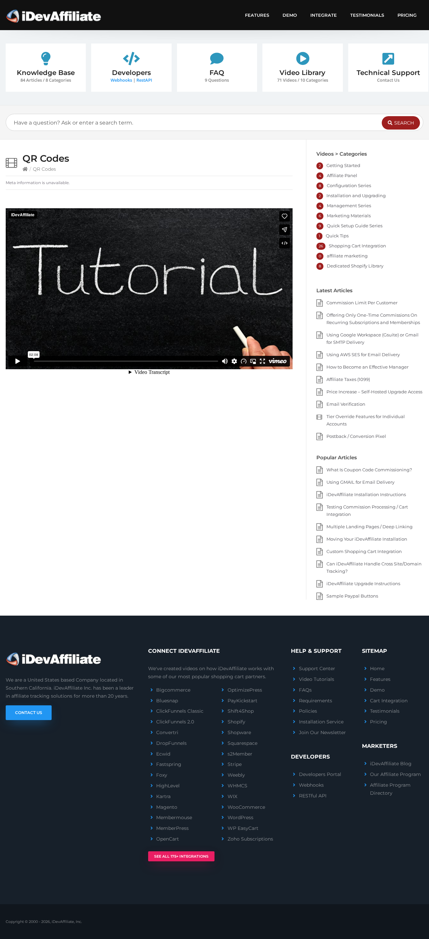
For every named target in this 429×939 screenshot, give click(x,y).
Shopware (239, 732)
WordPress (240, 817)
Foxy (161, 775)
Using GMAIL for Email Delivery (360, 482)
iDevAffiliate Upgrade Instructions (363, 583)
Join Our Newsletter (322, 732)
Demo (290, 15)
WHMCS (237, 786)
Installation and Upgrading (356, 195)
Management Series (349, 205)
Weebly (236, 775)
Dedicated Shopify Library (355, 265)
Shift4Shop (241, 711)
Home (377, 669)
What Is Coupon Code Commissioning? (369, 469)
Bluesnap (167, 701)
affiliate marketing (347, 255)
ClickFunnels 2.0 (175, 722)
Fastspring (168, 764)
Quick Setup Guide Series (354, 225)
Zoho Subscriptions (250, 839)
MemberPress (172, 828)
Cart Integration (389, 701)
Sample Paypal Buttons (352, 596)
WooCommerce (246, 807)
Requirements (315, 701)
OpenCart (167, 839)
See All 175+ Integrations (181, 856)
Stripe (235, 764)
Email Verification (345, 404)
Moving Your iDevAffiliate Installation (366, 539)
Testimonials (367, 15)
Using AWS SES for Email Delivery (363, 354)
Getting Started (343, 165)
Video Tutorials (316, 679)
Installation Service (321, 722)
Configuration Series (349, 185)
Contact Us (28, 712)
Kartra (163, 796)
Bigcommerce (173, 690)
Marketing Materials (349, 215)
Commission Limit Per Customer (361, 302)
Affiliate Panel (342, 175)
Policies (308, 711)
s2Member (240, 754)
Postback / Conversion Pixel (356, 436)
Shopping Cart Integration (357, 245)
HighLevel (168, 786)
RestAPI (144, 80)
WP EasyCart (243, 828)
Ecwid (163, 754)
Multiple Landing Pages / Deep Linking (369, 526)
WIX (232, 796)
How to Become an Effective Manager (367, 367)
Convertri (167, 732)
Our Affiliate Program (395, 774)
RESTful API (312, 796)
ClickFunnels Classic (179, 711)
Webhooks (121, 80)
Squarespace (242, 743)
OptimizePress (245, 690)
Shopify (236, 722)
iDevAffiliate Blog (391, 764)
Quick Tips (337, 235)
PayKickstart (242, 701)
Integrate (323, 15)
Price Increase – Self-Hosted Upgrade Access (374, 391)
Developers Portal (320, 774)
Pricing (407, 15)
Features (257, 15)
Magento (166, 807)
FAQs (305, 690)
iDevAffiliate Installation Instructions (366, 494)
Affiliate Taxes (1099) (348, 379)
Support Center (317, 669)
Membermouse (174, 817)
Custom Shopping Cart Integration (364, 551)
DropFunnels (171, 743)
